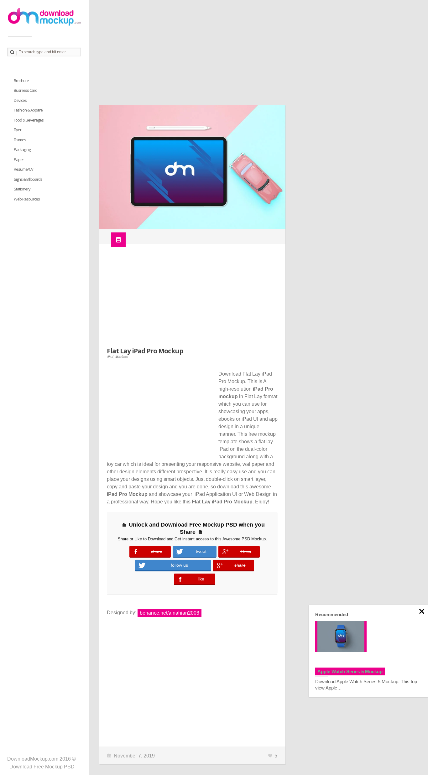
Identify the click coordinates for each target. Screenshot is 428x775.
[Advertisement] (258, 55)
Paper (19, 159)
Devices (20, 100)
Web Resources (27, 199)
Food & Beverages (29, 120)
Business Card (25, 90)
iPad (110, 356)
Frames (20, 140)
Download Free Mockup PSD (42, 766)
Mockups (121, 356)
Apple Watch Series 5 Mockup (350, 671)
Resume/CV (23, 169)
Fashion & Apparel (28, 110)
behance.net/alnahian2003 (169, 613)
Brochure (21, 80)
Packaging (22, 149)
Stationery (22, 189)
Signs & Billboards (28, 179)
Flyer (17, 130)
